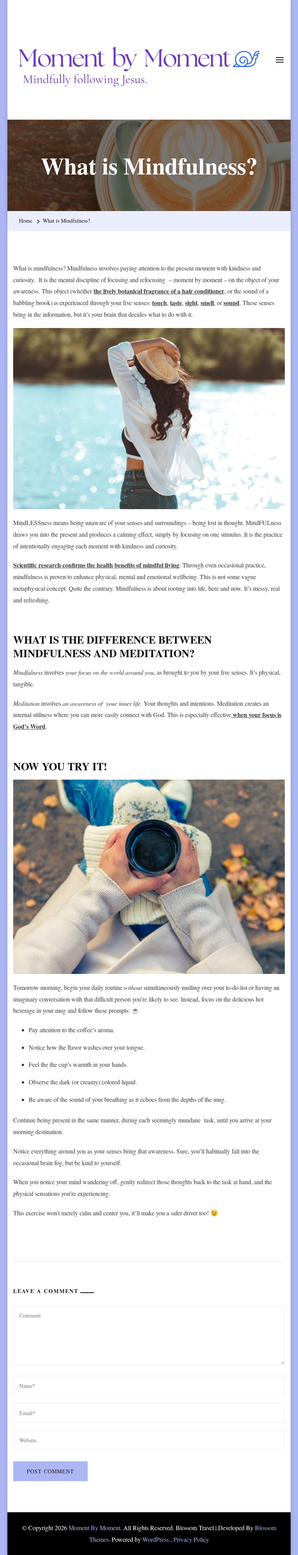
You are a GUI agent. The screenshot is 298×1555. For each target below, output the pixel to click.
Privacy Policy (191, 1539)
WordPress (155, 1539)
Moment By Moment (94, 1528)
